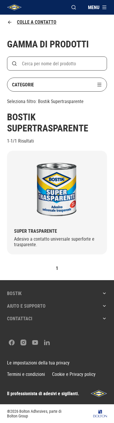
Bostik (14, 293)
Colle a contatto (36, 22)
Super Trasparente (35, 231)
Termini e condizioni (26, 374)
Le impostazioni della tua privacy (38, 363)
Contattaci (19, 318)
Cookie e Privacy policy (74, 374)
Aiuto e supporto (26, 306)
